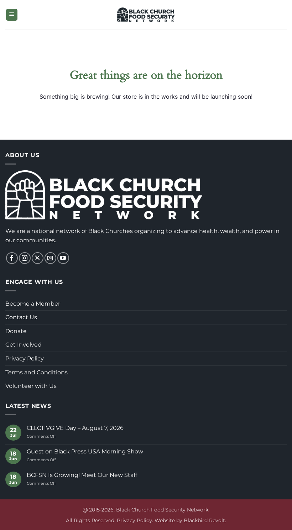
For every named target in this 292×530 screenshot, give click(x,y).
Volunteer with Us (31, 386)
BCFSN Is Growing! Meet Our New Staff (82, 475)
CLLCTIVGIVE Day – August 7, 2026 (75, 428)
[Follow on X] (37, 258)
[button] (11, 15)
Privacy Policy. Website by (150, 520)
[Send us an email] (50, 258)
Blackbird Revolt (204, 520)
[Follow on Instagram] (25, 258)
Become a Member (32, 303)
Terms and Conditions (36, 372)
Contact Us (21, 317)
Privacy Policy (24, 358)
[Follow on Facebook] (12, 258)
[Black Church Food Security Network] (146, 14)
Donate (16, 331)
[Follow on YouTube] (63, 258)
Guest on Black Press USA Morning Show (85, 451)
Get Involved (23, 344)
